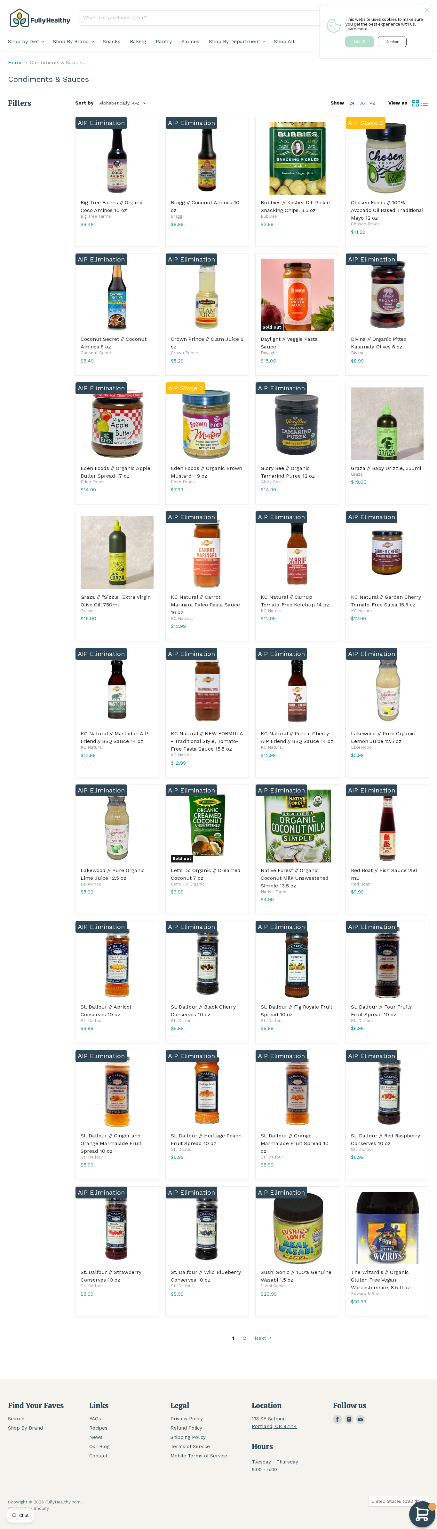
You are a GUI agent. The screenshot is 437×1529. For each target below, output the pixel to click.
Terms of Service (190, 1446)
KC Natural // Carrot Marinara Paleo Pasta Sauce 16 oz (205, 604)
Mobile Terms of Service (199, 1456)
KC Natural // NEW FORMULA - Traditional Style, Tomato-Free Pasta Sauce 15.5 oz (207, 741)
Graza (356, 474)
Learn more (357, 29)
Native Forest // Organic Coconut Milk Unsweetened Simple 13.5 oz (295, 878)
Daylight (269, 352)
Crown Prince (184, 352)
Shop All (284, 41)
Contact (98, 1456)
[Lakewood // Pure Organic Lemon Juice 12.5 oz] (387, 689)
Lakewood (361, 747)
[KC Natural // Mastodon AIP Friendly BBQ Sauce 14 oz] (117, 689)
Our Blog (99, 1446)
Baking (138, 41)
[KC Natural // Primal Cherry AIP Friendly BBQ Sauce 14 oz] (297, 689)
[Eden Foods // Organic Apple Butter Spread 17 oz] (117, 423)
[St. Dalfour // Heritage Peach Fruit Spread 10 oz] (207, 1091)
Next (261, 1338)
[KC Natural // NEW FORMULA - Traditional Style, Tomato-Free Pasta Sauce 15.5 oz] (207, 689)
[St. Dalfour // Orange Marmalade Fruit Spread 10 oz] (297, 1091)
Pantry (164, 41)
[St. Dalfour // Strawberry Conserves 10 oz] (117, 1228)
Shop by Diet (24, 41)
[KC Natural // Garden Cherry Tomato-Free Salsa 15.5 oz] (387, 552)
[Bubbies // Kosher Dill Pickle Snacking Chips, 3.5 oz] (297, 158)
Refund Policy (186, 1428)
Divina (357, 352)
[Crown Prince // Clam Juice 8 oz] (207, 295)
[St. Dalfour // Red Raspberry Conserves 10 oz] (387, 1091)
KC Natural (182, 618)
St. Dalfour (92, 1020)
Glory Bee (271, 482)
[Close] (427, 10)
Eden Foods (93, 482)
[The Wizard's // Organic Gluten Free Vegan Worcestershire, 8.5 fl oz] (387, 1228)
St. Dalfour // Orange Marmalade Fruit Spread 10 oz (295, 1143)
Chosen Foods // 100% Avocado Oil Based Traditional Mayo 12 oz (387, 210)
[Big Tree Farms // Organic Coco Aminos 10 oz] (117, 158)
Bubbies (269, 216)
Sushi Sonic (272, 1285)
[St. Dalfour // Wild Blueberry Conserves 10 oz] (207, 1228)
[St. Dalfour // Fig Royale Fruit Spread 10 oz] (297, 962)
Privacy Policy (187, 1419)
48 (373, 102)
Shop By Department (235, 41)
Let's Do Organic (187, 884)
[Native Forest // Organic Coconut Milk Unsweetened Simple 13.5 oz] (297, 826)
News (96, 1437)
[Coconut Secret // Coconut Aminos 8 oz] (117, 295)
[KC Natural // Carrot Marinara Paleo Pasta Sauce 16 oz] (207, 552)
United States (395, 1501)
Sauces (190, 41)
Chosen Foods (365, 224)
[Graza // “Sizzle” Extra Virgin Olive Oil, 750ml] (117, 552)
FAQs (95, 1419)
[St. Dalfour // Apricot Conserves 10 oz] (117, 962)
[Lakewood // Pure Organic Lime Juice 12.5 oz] (117, 826)
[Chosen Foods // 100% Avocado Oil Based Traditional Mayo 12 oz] (387, 158)
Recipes (98, 1428)
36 (362, 102)
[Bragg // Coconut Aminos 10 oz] (207, 158)
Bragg (176, 216)
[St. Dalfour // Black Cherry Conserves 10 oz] (207, 962)
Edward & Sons (366, 1293)
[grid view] (415, 103)
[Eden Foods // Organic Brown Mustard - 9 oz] (207, 423)
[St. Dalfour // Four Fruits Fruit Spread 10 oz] (387, 962)
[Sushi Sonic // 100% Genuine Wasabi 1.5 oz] (297, 1228)
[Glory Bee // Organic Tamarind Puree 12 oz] (297, 423)
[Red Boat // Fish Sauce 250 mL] (387, 826)
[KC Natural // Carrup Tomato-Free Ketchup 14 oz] (297, 552)
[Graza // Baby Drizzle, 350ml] (387, 423)
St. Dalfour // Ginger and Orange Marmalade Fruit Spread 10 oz (111, 1143)
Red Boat (360, 884)
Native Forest (274, 891)
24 (351, 102)
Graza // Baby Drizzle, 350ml (386, 468)
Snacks (111, 41)
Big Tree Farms (96, 216)
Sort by (84, 103)
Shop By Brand (72, 41)
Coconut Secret (97, 352)
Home (15, 63)
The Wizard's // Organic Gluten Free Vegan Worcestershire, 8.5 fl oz (380, 1280)
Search (16, 1419)
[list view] (424, 103)
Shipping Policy (188, 1437)
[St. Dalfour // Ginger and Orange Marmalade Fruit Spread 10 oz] (117, 1091)
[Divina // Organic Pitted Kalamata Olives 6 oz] (387, 295)
